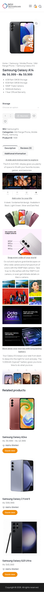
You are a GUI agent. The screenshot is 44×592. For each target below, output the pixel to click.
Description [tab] (10, 148)
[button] (30, 6)
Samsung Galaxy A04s (14, 437)
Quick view (10, 450)
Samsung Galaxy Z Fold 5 (16, 499)
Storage (6, 103)
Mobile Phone (26, 63)
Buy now (24, 116)
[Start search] (40, 6)
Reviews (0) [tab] (26, 148)
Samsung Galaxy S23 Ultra (16, 560)
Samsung (14, 63)
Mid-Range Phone (22, 132)
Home (5, 63)
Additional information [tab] (15, 153)
